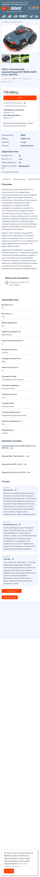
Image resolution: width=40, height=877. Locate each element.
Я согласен (9, 871)
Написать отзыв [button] (9, 597)
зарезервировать (19, 123)
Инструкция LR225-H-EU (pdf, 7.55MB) (19, 283)
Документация (19, 179)
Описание (7, 179)
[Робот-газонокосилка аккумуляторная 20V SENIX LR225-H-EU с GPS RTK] (6, 58)
